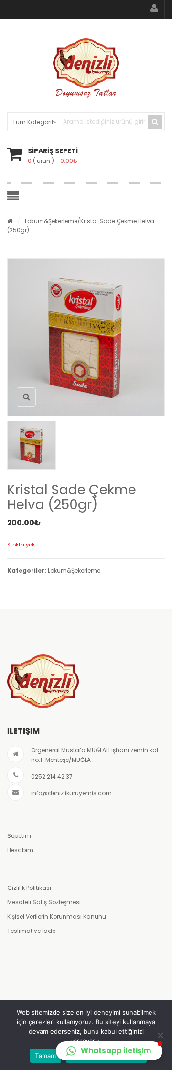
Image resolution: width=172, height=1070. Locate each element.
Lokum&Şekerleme (51, 221)
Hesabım (20, 850)
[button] (109, 1050)
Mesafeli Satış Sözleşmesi (44, 902)
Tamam (45, 1055)
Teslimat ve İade (31, 931)
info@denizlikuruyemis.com (71, 793)
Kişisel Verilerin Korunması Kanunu (56, 916)
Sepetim (19, 836)
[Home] (9, 220)
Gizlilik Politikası (29, 888)
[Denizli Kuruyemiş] (86, 68)
